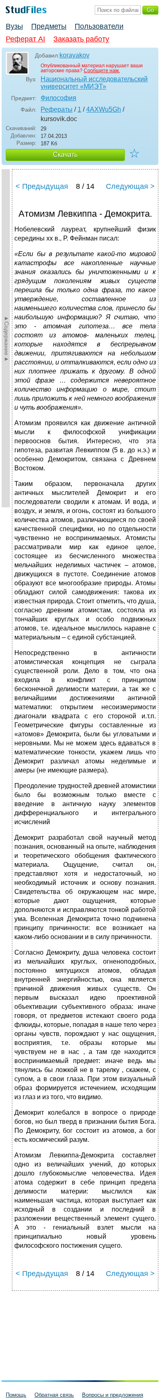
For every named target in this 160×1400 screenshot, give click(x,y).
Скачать (65, 154)
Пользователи (99, 26)
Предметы (48, 26)
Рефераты (57, 109)
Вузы (14, 26)
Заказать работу (81, 39)
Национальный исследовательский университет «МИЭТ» (94, 83)
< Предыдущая (42, 186)
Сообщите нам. (102, 70)
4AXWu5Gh (103, 109)
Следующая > (130, 186)
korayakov (74, 55)
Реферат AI (25, 39)
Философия (58, 97)
